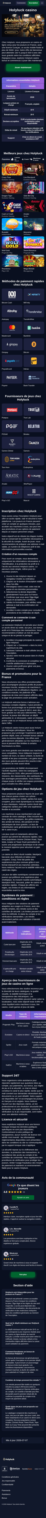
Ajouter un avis (23, 1197)
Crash (26, 159)
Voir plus (23, 1274)
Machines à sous (37, 159)
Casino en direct (17, 159)
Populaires (6, 159)
